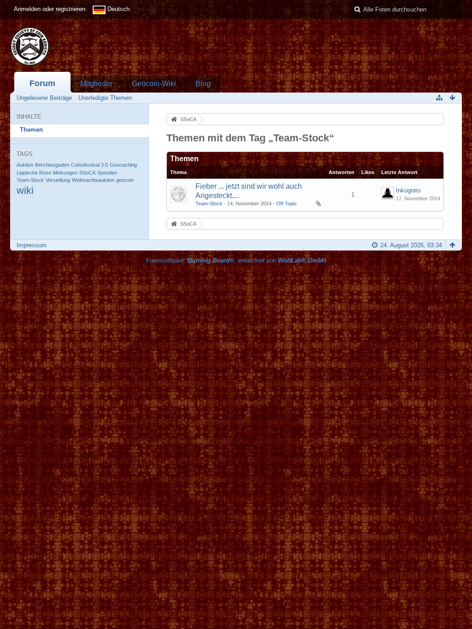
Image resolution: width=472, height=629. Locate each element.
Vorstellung (58, 180)
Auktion (25, 165)
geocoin (125, 180)
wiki (25, 190)
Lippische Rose (34, 172)
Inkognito (408, 190)
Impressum (32, 245)
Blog (203, 83)
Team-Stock (30, 180)
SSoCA (87, 172)
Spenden (107, 172)
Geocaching (123, 165)
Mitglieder (96, 83)
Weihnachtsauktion (93, 180)
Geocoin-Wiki (154, 83)
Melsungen (65, 172)
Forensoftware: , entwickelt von (236, 260)
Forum (42, 83)
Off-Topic (286, 203)
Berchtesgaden (52, 165)
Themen (31, 129)
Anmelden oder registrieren (49, 9)
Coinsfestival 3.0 (89, 165)
